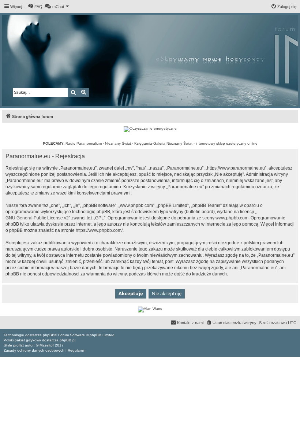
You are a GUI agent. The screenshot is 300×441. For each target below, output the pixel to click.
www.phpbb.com (231, 217)
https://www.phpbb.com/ (99, 230)
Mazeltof (47, 345)
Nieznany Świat (118, 143)
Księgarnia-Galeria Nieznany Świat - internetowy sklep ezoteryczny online (196, 143)
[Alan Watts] (150, 309)
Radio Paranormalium (83, 143)
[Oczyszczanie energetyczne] (150, 129)
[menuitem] (35, 6)
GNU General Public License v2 (37, 217)
